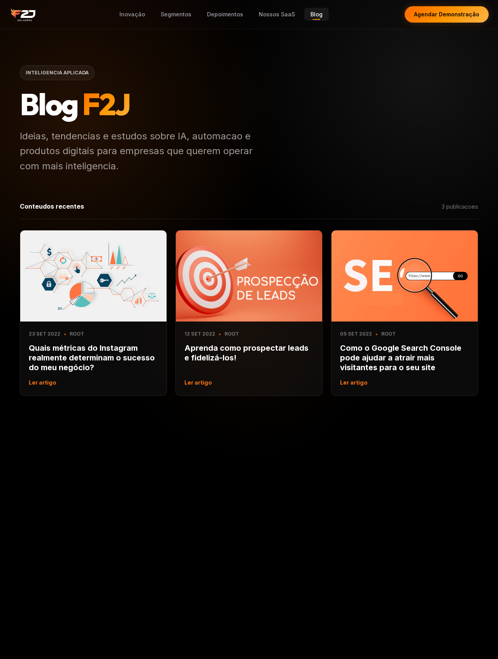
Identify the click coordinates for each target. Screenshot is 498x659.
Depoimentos (225, 14)
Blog (316, 14)
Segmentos (176, 14)
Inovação (132, 14)
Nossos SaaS (277, 14)
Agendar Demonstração (446, 14)
